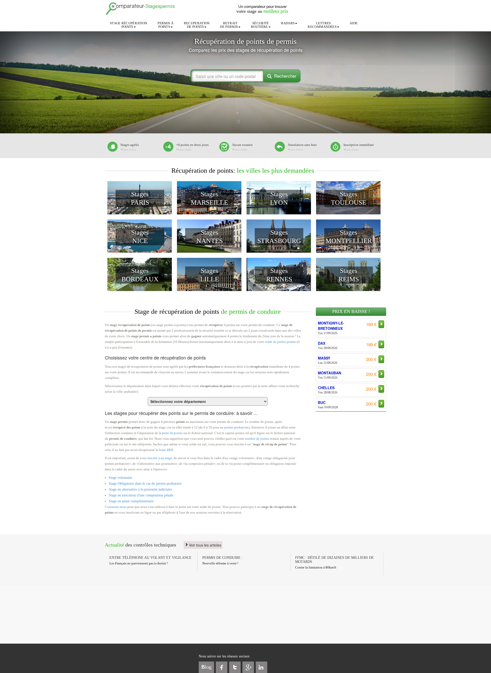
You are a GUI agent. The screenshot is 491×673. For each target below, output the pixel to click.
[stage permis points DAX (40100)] (322, 331)
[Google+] (248, 667)
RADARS (288, 23)
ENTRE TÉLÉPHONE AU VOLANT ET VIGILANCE (150, 558)
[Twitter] (235, 667)
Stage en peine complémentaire (131, 501)
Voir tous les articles (204, 545)
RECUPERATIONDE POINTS (197, 25)
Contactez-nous (116, 507)
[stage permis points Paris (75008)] (322, 406)
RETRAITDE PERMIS (229, 25)
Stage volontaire (120, 478)
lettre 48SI (166, 450)
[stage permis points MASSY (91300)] (322, 346)
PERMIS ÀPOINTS (165, 25)
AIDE (354, 23)
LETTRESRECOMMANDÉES (322, 25)
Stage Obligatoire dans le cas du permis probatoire (145, 483)
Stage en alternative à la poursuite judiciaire (140, 489)
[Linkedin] (261, 667)
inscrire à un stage (159, 458)
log (206, 667)
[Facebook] (221, 667)
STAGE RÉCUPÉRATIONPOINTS (128, 25)
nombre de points (257, 438)
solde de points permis (280, 342)
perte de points (172, 433)
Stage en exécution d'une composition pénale (141, 495)
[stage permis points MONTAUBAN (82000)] (322, 361)
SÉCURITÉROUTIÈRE (260, 25)
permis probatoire (236, 427)
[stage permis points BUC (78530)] (322, 391)
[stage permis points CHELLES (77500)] (322, 376)
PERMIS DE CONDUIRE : (222, 558)
